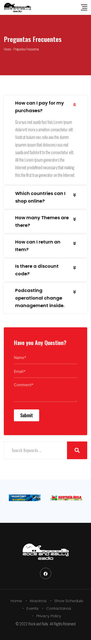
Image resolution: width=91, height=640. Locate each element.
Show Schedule (68, 600)
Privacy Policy (48, 616)
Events (32, 608)
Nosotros (38, 600)
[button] (45, 106)
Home (16, 600)
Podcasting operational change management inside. (39, 298)
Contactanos (58, 608)
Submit (26, 415)
